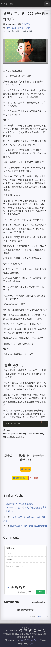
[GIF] (16, 587)
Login (30, 592)
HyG (31, 643)
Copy (45, 422)
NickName (10, 548)
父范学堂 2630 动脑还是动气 (19, 503)
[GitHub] (21, 630)
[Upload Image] (20, 587)
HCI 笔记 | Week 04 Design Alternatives (28, 525)
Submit (40, 592)
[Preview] (24, 587)
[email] (25, 630)
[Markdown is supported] (8, 587)
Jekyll (22, 640)
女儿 (9, 27)
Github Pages (33, 640)
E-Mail (8, 553)
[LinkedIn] (40, 630)
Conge (4, 3)
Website (9, 559)
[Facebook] (35, 630)
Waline (40, 616)
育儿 (14, 27)
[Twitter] (30, 630)
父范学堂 (26, 24)
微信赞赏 (34, 478)
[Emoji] (12, 587)
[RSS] (44, 630)
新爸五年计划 (23, 27)
